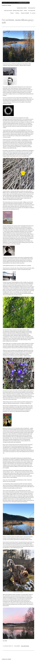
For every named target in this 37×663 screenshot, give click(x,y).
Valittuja (17, 13)
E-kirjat (25, 10)
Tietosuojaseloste (31, 8)
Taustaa (12, 13)
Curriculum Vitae (31, 10)
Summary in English (25, 13)
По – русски (32, 13)
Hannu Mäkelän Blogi (25, 645)
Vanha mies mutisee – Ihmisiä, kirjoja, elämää (13, 10)
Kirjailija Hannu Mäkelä (6, 5)
